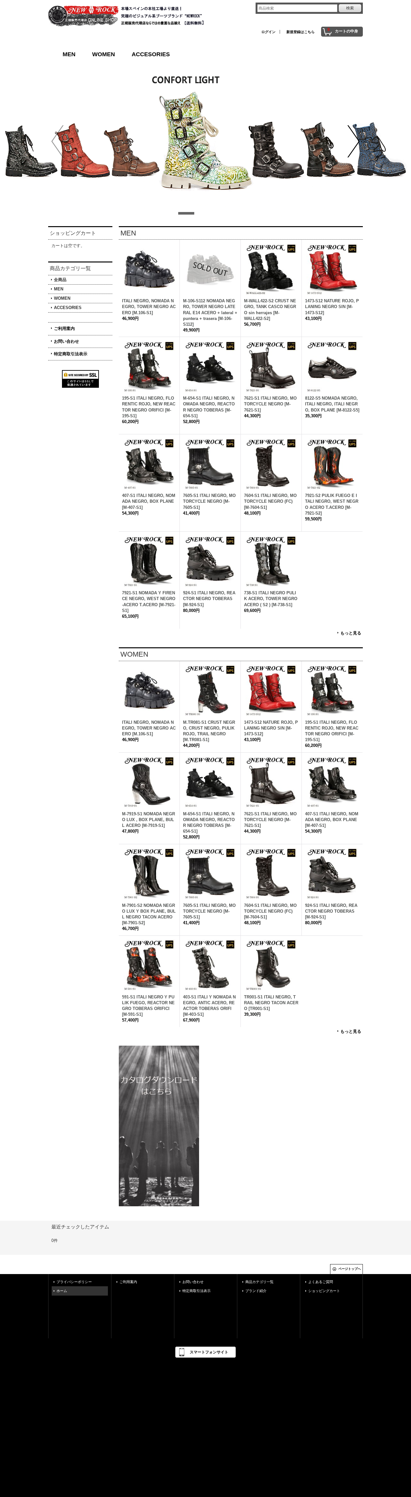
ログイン (268, 32)
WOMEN (103, 54)
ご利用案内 (64, 328)
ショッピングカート (324, 1291)
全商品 (60, 279)
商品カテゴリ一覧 (259, 1282)
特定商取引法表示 (70, 353)
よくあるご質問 (320, 1282)
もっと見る (350, 633)
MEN (69, 54)
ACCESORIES (151, 54)
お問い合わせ (66, 341)
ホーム (62, 1291)
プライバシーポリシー (74, 1282)
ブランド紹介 (256, 1291)
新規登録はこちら (300, 32)
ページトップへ (349, 1269)
